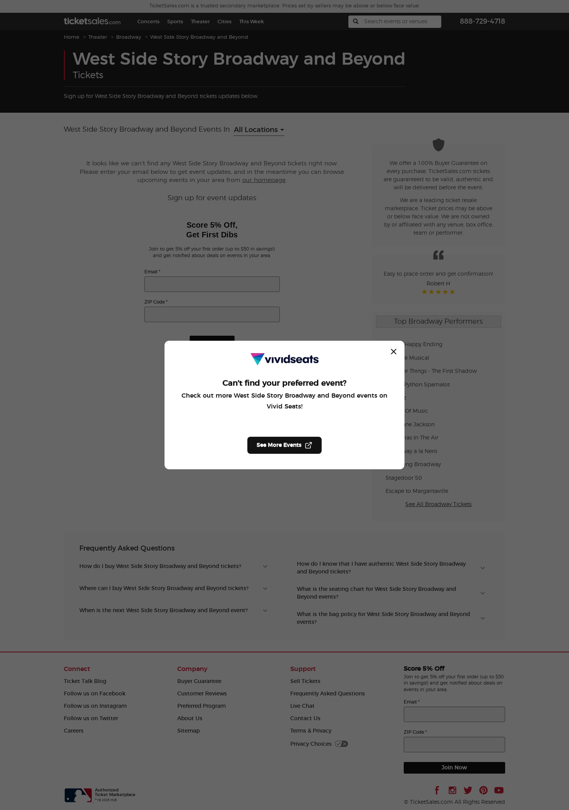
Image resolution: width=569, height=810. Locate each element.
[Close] (393, 351)
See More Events (279, 445)
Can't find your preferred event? (284, 383)
